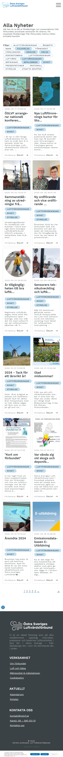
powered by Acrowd (31, 747)
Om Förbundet (18, 663)
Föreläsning (13, 52)
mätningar (12, 62)
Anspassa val (54, 754)
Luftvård (11, 59)
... (38, 591)
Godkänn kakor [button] (35, 754)
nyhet (46, 62)
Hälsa (44, 52)
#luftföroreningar (25, 45)
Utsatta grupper (32, 69)
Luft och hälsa (18, 668)
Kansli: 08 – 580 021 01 (23, 720)
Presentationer (15, 65)
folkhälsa (23, 49)
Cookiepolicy (17, 677)
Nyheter (14, 699)
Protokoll (36, 65)
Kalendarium (17, 694)
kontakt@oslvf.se (19, 716)
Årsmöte (48, 45)
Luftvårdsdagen (32, 59)
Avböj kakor (44, 754)
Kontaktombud (14, 55)
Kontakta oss (17, 725)
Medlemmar (31, 62)
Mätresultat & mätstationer (25, 673)
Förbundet (41, 49)
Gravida (31, 52)
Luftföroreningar (40, 55)
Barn (8, 49)
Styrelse (11, 69)
